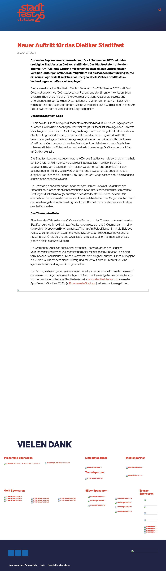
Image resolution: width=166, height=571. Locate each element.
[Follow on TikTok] (25, 553)
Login (42, 565)
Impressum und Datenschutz (23, 565)
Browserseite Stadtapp (82, 283)
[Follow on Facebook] (11, 553)
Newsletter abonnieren (59, 565)
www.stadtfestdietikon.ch (103, 279)
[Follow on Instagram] (18, 553)
